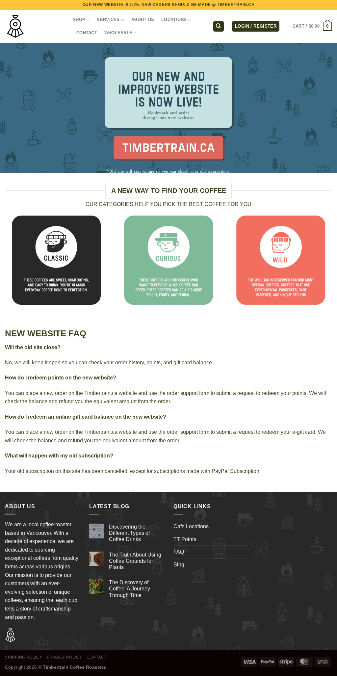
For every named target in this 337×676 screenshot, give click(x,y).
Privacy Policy (64, 657)
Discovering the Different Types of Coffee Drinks (129, 533)
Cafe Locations (191, 526)
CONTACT (86, 32)
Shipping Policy (23, 657)
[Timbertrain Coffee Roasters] (34, 26)
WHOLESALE (118, 32)
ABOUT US (142, 19)
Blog (178, 564)
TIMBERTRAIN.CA (236, 4)
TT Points (184, 539)
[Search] (218, 26)
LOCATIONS (174, 19)
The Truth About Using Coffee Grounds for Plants (135, 561)
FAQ (178, 552)
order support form (188, 393)
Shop (79, 19)
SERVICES (108, 19)
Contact (97, 657)
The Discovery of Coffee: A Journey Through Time (129, 589)
